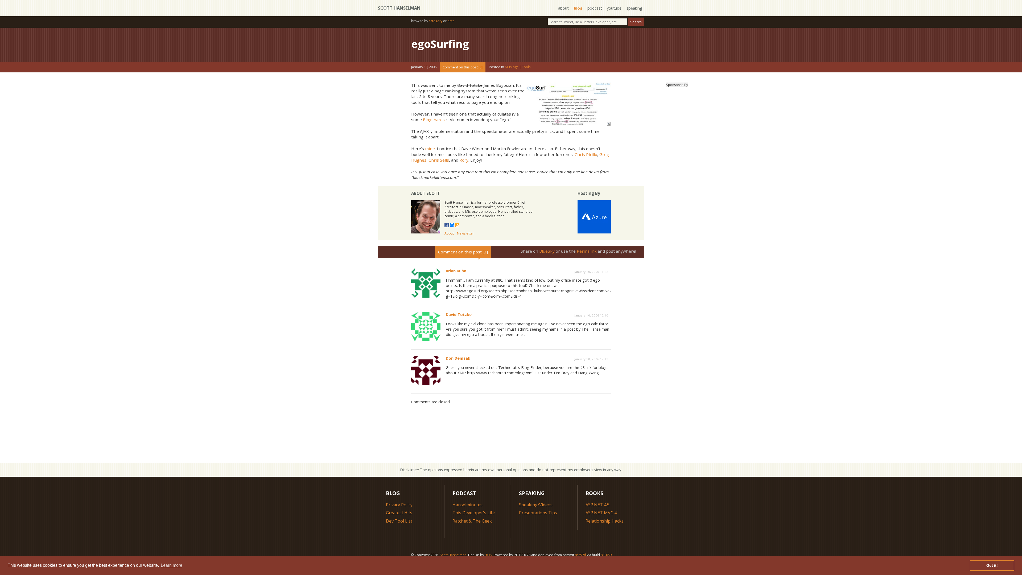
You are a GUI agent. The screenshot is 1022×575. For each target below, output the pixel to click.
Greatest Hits (399, 513)
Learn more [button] (171, 565)
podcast (594, 8)
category (435, 20)
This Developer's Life (473, 513)
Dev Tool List (399, 521)
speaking (634, 8)
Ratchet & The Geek (472, 521)
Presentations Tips (538, 513)
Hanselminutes (467, 505)
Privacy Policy (399, 505)
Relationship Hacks (605, 521)
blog (578, 8)
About (449, 233)
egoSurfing (440, 43)
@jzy (488, 554)
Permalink (587, 251)
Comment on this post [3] (463, 67)
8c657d (580, 554)
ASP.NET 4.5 (597, 505)
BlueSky (547, 251)
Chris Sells (438, 160)
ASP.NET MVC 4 (601, 513)
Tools (526, 67)
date (451, 20)
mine (430, 148)
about (563, 8)
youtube (614, 8)
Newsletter (465, 233)
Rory (463, 160)
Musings (511, 67)
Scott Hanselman (399, 8)
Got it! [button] (992, 565)
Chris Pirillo (586, 154)
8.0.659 (606, 554)
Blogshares (434, 119)
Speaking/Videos (536, 505)
